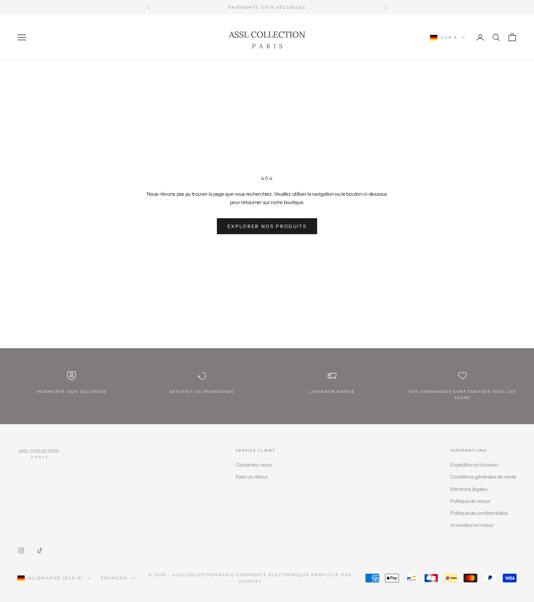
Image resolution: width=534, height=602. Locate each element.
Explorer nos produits (267, 226)
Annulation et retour (472, 525)
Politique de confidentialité (478, 513)
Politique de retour (470, 501)
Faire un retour (251, 476)
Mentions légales (469, 489)
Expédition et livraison (474, 464)
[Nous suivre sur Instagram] (21, 550)
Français (114, 578)
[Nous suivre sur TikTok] (40, 550)
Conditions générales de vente (483, 476)
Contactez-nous (253, 464)
